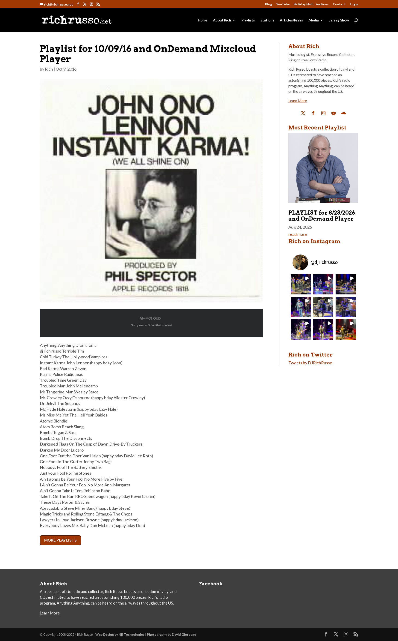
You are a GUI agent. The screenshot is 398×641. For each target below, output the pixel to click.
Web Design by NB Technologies (119, 634)
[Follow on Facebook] (313, 113)
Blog (268, 4)
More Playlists (60, 540)
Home (202, 20)
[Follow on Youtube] (333, 113)
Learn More (297, 100)
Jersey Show (339, 20)
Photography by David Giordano (171, 634)
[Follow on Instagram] (323, 113)
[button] (301, 284)
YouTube (283, 4)
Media (314, 20)
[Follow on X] (303, 113)
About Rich (222, 20)
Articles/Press (291, 20)
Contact (339, 4)
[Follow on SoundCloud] (343, 113)
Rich (49, 69)
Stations (267, 20)
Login (354, 4)
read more (297, 234)
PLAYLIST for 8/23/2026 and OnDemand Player (321, 215)
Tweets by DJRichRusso (310, 362)
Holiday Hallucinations (311, 4)
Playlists (248, 20)
